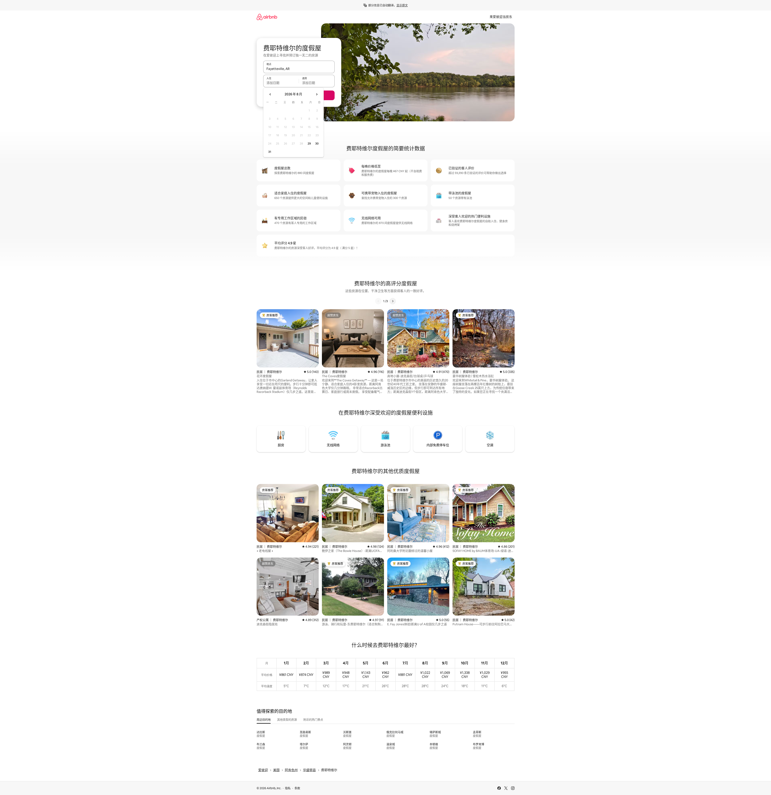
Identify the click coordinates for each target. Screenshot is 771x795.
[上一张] (378, 301)
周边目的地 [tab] (264, 719)
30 (317, 143)
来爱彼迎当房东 (501, 17)
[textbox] (281, 82)
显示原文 (402, 5)
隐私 (288, 788)
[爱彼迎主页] (267, 16)
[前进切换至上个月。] (270, 94)
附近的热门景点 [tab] (313, 719)
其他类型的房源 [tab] (287, 719)
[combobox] (298, 68)
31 (269, 152)
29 (309, 143)
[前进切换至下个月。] (316, 94)
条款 (297, 788)
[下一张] (392, 301)
